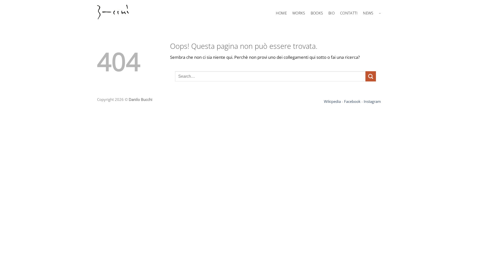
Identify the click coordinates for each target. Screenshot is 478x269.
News (368, 12)
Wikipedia (332, 101)
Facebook (352, 101)
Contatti (349, 12)
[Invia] (370, 76)
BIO (331, 12)
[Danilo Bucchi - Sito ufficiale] (119, 13)
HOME (281, 12)
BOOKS (317, 12)
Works (298, 12)
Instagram (372, 101)
